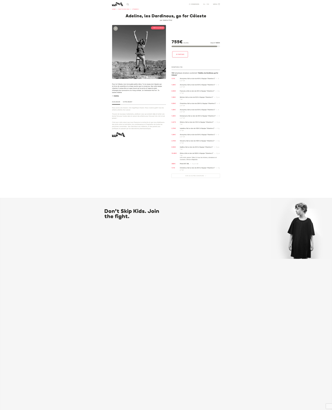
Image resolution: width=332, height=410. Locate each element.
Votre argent (127, 102)
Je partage (180, 54)
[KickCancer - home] (117, 4)
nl (204, 4)
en (208, 4)
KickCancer (116, 102)
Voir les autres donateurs (194, 175)
